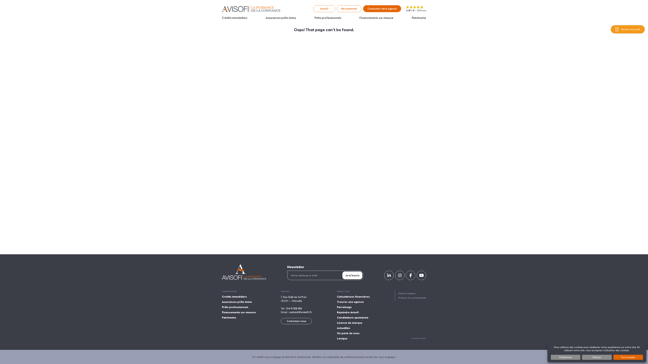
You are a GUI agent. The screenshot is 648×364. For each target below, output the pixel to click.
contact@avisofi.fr (300, 312)
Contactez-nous (296, 321)
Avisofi (251, 8)
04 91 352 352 (294, 308)
